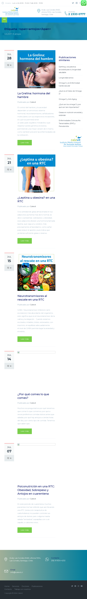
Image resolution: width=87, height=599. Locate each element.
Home (7, 586)
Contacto (8, 589)
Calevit (33, 102)
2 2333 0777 (76, 14)
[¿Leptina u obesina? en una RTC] (36, 173)
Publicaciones (37, 586)
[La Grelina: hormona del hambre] (36, 69)
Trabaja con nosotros (22, 589)
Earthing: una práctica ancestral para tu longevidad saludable (70, 69)
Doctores (25, 586)
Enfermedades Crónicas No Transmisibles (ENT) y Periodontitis (70, 123)
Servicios (15, 586)
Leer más (25, 142)
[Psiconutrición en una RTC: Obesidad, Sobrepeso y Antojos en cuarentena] (36, 462)
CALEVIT (8, 34)
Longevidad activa (66, 78)
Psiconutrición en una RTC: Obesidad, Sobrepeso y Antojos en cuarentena (36, 490)
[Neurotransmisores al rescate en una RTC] (36, 272)
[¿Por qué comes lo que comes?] (36, 370)
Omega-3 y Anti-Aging (68, 99)
